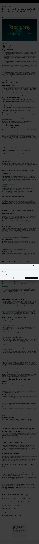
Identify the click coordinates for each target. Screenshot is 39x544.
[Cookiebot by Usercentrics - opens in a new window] (34, 265)
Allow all (31, 278)
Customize (19, 278)
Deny (7, 278)
